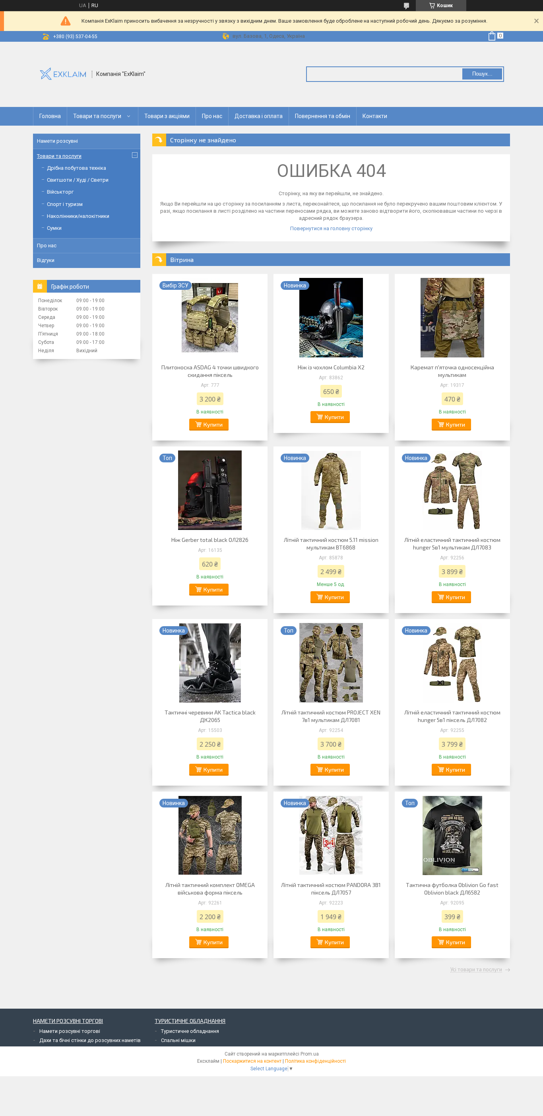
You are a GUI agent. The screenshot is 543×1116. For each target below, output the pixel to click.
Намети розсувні (57, 141)
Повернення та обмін (322, 116)
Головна (50, 116)
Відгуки (45, 260)
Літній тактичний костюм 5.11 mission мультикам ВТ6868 (331, 543)
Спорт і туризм (65, 204)
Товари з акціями (167, 116)
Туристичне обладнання (190, 1031)
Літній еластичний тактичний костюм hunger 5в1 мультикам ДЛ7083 (452, 543)
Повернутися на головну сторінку (331, 228)
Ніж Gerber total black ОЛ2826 (209, 539)
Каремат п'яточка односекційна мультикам (452, 371)
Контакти (375, 116)
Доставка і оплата (259, 116)
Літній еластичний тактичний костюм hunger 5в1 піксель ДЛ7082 (452, 716)
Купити (213, 424)
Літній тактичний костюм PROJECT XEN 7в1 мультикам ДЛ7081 (330, 716)
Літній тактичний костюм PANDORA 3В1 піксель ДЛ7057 (331, 888)
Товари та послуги (97, 116)
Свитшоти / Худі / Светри (78, 180)
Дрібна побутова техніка (76, 168)
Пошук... (482, 74)
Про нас (212, 116)
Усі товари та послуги (476, 969)
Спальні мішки (178, 1040)
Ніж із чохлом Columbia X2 (331, 367)
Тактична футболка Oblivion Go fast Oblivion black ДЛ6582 (452, 888)
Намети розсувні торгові (69, 1031)
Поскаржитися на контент (252, 1061)
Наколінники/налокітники (78, 216)
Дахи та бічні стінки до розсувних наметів (90, 1040)
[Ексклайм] (63, 73)
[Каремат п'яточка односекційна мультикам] (452, 317)
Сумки (54, 228)
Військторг (60, 192)
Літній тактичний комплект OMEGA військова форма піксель (210, 888)
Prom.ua (310, 1054)
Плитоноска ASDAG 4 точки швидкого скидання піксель (210, 371)
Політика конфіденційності (315, 1061)
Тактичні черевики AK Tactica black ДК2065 (210, 716)
